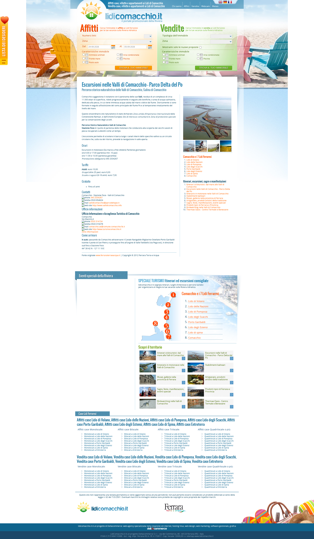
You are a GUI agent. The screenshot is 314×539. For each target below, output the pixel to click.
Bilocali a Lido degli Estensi (136, 445)
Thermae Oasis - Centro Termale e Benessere (207, 210)
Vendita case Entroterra (207, 461)
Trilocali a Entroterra (173, 450)
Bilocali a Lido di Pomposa (136, 438)
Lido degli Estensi (194, 171)
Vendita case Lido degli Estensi (135, 461)
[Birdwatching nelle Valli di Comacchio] (148, 408)
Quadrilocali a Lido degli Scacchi (219, 441)
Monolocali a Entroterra (95, 450)
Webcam (205, 6)
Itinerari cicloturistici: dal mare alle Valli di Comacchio (170, 354)
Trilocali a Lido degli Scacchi (177, 441)
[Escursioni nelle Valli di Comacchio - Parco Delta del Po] (196, 360)
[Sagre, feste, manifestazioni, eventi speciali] (148, 396)
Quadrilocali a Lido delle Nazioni (219, 436)
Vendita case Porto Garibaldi (95, 461)
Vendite (195, 6)
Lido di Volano (192, 160)
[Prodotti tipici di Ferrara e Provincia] (196, 396)
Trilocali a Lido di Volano (175, 434)
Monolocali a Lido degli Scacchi (98, 441)
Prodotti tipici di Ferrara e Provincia (202, 205)
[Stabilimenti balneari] (196, 372)
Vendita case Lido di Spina (174, 461)
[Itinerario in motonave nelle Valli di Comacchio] (148, 372)
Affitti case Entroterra (190, 424)
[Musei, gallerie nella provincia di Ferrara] (148, 384)
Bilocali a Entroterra (133, 450)
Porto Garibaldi (193, 169)
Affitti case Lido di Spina (159, 424)
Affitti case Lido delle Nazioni (130, 419)
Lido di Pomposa (193, 164)
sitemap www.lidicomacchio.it (200, 536)
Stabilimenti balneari (195, 196)
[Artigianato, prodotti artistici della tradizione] (196, 384)
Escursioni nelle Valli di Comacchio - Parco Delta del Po (218, 355)
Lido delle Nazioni (194, 162)
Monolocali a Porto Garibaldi (97, 443)
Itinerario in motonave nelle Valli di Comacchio (207, 194)
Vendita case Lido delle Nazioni (134, 456)
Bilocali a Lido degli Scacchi (136, 441)
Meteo (215, 6)
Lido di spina (192, 173)
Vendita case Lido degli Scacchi (215, 456)
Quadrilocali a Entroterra (215, 450)
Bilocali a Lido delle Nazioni (136, 436)
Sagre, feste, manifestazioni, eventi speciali (206, 203)
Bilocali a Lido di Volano (135, 434)
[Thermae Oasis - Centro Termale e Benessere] (196, 408)
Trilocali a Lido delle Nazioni (177, 436)
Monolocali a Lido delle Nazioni (98, 436)
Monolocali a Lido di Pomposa (97, 438)
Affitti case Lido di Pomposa (168, 419)
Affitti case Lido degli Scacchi (207, 419)
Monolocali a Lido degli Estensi (98, 445)
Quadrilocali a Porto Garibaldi (217, 443)
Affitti (186, 6)
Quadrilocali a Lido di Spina (216, 448)
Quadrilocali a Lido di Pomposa (218, 438)
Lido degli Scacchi (194, 167)
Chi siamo (177, 6)
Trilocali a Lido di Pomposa (176, 438)
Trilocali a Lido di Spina (174, 448)
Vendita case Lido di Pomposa (174, 456)
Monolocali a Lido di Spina (96, 448)
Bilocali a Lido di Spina (134, 448)
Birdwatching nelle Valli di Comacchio (203, 207)
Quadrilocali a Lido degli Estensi (218, 445)
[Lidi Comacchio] (121, 18)
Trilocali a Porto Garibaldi (175, 443)
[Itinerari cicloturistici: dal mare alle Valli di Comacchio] (148, 360)
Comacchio (191, 176)
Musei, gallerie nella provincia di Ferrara (204, 198)
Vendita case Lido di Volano (94, 456)
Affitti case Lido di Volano (93, 419)
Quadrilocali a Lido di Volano (217, 434)
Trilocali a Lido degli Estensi (176, 445)
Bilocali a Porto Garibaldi (135, 443)
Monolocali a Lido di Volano (96, 434)
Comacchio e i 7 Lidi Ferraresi (197, 156)
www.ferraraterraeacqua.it (108, 255)
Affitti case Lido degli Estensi (123, 424)
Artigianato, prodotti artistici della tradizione (206, 200)
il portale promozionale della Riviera (142, 21)
